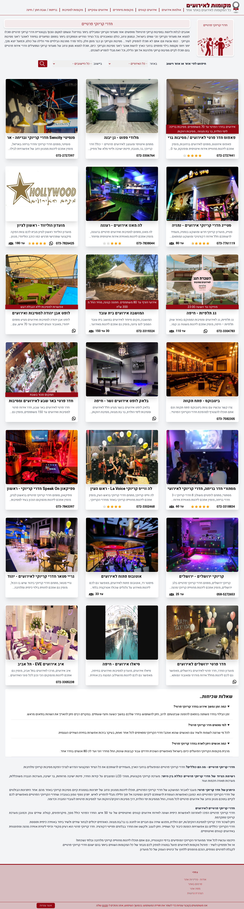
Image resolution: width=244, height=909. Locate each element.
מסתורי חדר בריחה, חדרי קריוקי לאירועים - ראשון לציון (188, 488)
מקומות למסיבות (72, 10)
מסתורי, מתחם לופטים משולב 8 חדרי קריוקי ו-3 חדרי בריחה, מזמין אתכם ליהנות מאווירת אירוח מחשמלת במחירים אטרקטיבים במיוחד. (201, 497)
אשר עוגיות (46, 905)
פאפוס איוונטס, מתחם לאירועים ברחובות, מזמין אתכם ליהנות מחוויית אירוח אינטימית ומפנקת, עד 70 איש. (201, 146)
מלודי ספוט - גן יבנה (121, 137)
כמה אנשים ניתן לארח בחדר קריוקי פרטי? (199, 743)
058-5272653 (226, 594)
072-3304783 (226, 331)
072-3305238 (65, 682)
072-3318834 (226, 506)
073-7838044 (145, 243)
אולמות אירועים (171, 10)
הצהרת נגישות (195, 893)
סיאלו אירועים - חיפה (121, 664)
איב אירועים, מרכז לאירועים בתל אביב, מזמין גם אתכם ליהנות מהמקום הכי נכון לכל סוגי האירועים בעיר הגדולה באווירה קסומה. (41, 673)
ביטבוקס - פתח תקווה (201, 401)
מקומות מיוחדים (123, 10)
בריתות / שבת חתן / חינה (41, 10)
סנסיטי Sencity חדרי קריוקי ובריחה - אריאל (38, 137)
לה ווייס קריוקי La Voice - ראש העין (121, 488)
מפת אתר (195, 889)
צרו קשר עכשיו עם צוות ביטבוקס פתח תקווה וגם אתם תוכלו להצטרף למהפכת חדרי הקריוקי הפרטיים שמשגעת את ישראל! (201, 409)
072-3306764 (145, 155)
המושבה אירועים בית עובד (121, 313)
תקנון (105, 905)
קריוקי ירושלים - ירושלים (201, 576)
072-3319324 (145, 331)
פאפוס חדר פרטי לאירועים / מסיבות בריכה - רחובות (192, 137)
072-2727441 (226, 155)
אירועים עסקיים (98, 10)
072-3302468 (145, 506)
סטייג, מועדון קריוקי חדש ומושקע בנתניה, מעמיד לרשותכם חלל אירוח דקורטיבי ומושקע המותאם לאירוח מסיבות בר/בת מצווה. (201, 234)
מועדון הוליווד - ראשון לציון (41, 225)
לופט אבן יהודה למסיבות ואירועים (41, 313)
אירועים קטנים (147, 10)
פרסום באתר (195, 884)
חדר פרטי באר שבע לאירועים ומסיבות (41, 401)
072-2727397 (65, 155)
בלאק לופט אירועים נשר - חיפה (121, 401)
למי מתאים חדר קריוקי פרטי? (207, 725)
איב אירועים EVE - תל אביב (41, 664)
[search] (42, 63)
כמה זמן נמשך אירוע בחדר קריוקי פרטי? (199, 706)
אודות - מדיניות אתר (195, 880)
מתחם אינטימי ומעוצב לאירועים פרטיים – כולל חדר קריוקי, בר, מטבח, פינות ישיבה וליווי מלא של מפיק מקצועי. (121, 146)
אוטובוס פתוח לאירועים (121, 576)
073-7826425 (65, 243)
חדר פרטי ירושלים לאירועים (201, 664)
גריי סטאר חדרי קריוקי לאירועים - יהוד (40, 576)
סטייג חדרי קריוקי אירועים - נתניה (201, 225)
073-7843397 (65, 506)
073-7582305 (226, 419)
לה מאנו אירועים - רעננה (121, 225)
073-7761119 (226, 243)
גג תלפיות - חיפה (201, 313)
